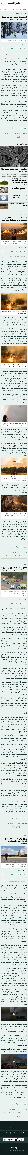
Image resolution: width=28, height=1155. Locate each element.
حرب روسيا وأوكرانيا (14, 1108)
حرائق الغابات (16, 551)
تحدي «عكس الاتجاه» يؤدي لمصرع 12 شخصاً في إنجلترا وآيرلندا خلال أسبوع (14, 567)
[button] (14, 1012)
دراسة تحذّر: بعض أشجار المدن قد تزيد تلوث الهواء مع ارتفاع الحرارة (19, 181)
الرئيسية (25, 8)
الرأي (9, 8)
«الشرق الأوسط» (20, 43)
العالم (13, 8)
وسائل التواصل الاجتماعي (13, 822)
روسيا (18, 1115)
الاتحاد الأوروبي (16, 554)
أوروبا (17, 12)
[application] (14, 1013)
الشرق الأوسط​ (18, 8)
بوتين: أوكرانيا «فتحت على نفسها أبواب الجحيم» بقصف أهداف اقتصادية (15, 839)
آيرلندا (12, 825)
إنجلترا (18, 825)
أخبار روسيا (7, 1111)
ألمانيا (18, 136)
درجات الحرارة (16, 132)
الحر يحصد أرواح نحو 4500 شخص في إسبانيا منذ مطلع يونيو (20, 196)
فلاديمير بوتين (16, 1111)
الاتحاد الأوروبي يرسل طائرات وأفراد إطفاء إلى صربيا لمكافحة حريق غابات (14, 218)
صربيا (7, 554)
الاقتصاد (4, 8)
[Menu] (26, 3)
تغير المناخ (7, 132)
